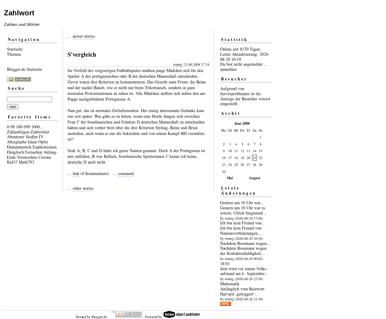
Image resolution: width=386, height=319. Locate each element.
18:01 (225, 263)
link (76, 173)
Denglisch (15, 152)
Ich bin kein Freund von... (242, 223)
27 (248, 164)
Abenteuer (15, 136)
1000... (37, 127)
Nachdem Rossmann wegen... (245, 243)
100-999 (23, 127)
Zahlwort (19, 13)
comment (126, 173)
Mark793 (26, 162)
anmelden (228, 69)
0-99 (11, 127)
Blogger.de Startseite (24, 69)
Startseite (15, 49)
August (254, 177)
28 (254, 164)
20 (248, 157)
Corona (45, 157)
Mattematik (229, 283)
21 (254, 157)
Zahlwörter (39, 132)
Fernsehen (33, 152)
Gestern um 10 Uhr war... (242, 202)
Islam (32, 142)
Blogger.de (99, 316)
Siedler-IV (34, 136)
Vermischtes (27, 157)
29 (260, 164)
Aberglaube (17, 142)
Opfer (43, 142)
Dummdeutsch (19, 147)
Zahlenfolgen (18, 132)
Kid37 (12, 162)
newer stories (84, 36)
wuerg (177, 64)
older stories (83, 188)
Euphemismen (45, 147)
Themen (14, 54)
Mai (230, 177)
